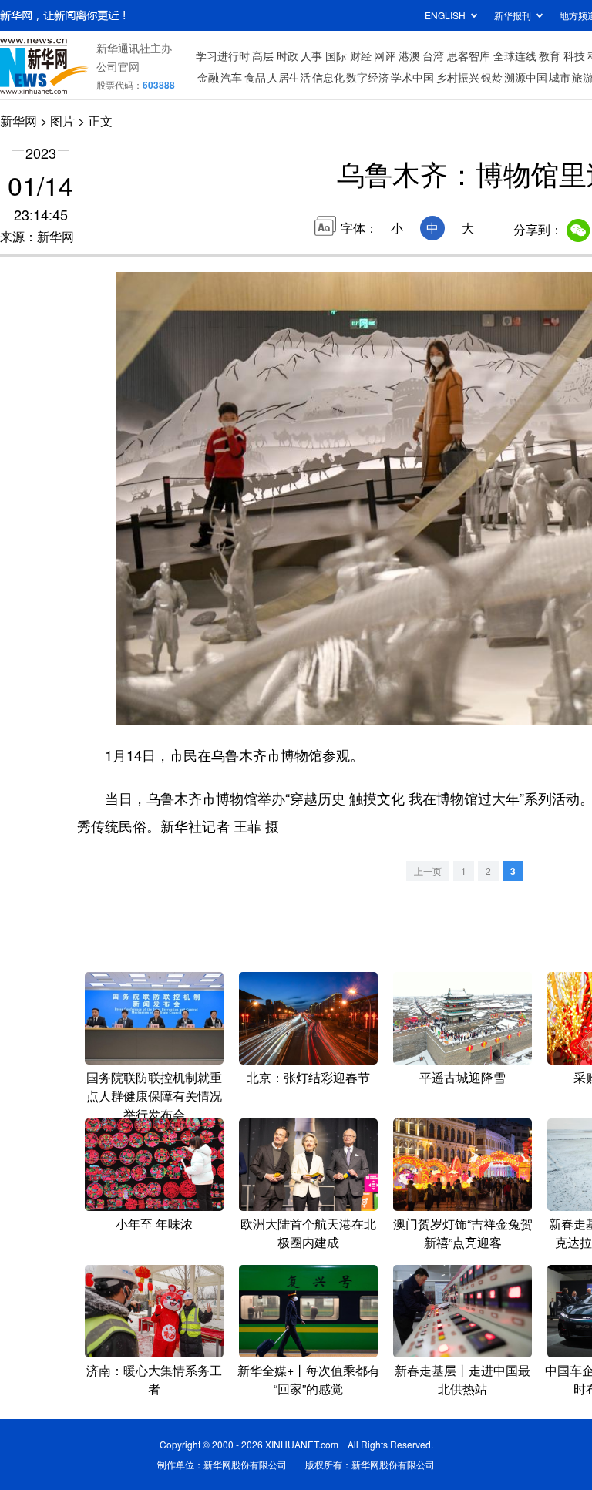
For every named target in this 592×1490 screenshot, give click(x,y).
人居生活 (289, 77)
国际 (336, 55)
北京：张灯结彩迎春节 (308, 1077)
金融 (208, 77)
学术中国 (412, 77)
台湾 (433, 55)
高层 (263, 55)
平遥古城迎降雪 (462, 1077)
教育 (549, 55)
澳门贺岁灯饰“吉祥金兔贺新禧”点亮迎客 (463, 1233)
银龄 (492, 77)
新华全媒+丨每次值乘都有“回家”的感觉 (308, 1379)
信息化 (328, 77)
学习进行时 (223, 55)
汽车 (231, 77)
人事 (311, 55)
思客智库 (468, 55)
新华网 (18, 120)
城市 (559, 77)
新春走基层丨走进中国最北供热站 (462, 1379)
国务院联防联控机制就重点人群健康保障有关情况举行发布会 (154, 1095)
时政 (287, 55)
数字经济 (367, 77)
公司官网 (118, 66)
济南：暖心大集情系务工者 (154, 1379)
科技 (574, 55)
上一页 (428, 870)
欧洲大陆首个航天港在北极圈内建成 (308, 1233)
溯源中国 (525, 77)
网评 (384, 55)
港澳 (409, 55)
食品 (255, 77)
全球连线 (514, 55)
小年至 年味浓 (154, 1224)
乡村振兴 (457, 77)
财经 (361, 55)
